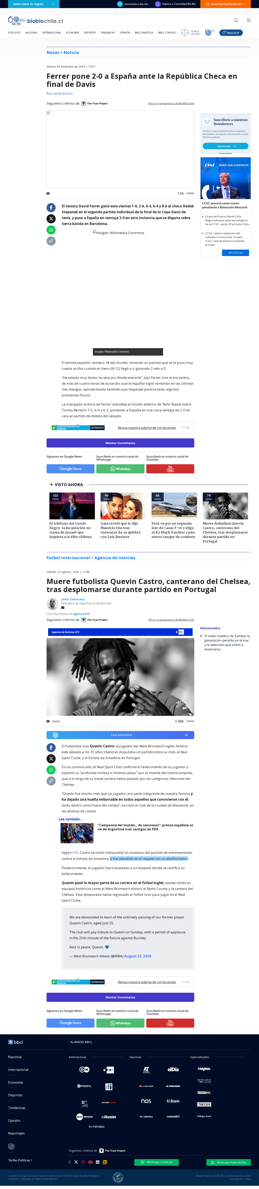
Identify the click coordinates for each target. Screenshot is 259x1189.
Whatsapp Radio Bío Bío (231, 1162)
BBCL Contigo (167, 32)
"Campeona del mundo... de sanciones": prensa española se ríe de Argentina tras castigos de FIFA (145, 827)
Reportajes (16, 1133)
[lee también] (78, 833)
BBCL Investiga (144, 32)
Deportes (90, 32)
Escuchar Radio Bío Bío (227, 4)
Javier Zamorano (73, 599)
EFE (75, 852)
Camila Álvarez (62, 93)
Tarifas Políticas (19, 1160)
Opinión (125, 32)
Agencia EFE (81, 614)
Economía (72, 32)
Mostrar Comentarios (120, 443)
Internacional (51, 32)
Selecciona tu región (28, 4)
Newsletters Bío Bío (136, 4)
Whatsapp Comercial (159, 1162)
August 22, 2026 (137, 956)
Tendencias (108, 32)
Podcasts (14, 32)
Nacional (31, 32)
